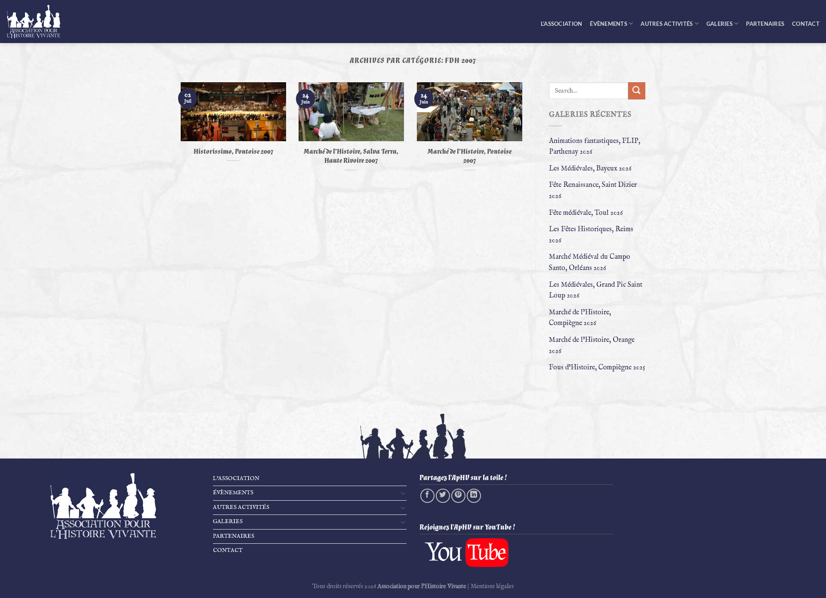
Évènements (608, 23)
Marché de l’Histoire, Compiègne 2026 (580, 318)
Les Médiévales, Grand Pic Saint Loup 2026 (595, 291)
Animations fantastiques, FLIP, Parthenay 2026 (594, 147)
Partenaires (765, 23)
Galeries (719, 23)
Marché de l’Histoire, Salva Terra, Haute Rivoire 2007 (351, 156)
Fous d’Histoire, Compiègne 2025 (597, 367)
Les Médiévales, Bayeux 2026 (590, 168)
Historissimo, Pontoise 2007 (233, 151)
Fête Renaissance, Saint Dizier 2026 (593, 191)
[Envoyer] (636, 90)
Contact (806, 23)
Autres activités (667, 23)
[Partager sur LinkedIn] (474, 496)
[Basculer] (403, 493)
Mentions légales (492, 586)
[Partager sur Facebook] (427, 496)
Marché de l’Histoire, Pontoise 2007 (470, 156)
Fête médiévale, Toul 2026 (586, 213)
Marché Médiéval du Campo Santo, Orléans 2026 (589, 263)
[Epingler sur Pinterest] (458, 496)
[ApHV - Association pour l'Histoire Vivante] (38, 21)
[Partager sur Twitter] (443, 496)
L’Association (561, 23)
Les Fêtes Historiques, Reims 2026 (591, 235)
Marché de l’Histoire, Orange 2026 (592, 346)
